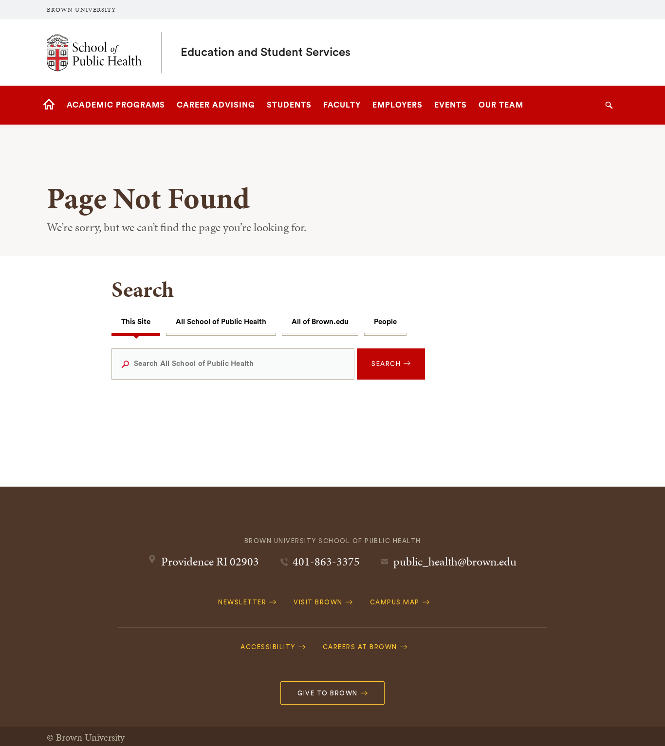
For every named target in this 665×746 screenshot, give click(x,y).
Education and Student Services (266, 52)
